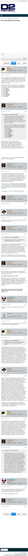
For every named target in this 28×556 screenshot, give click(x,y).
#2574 (25, 321)
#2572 (25, 269)
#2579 (25, 487)
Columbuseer (10, 104)
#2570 (25, 217)
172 (13, 63)
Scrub (8, 67)
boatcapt (9, 210)
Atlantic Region (15, 18)
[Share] (25, 72)
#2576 (25, 375)
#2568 (25, 171)
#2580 (25, 506)
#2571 (25, 234)
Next (24, 63)
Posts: (18, 70)
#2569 (25, 203)
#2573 (25, 304)
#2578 (25, 447)
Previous (6, 63)
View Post (16, 114)
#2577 (25, 418)
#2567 (25, 111)
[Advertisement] (14, 36)
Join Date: (9, 70)
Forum (4, 18)
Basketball (9, 18)
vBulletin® (20, 553)
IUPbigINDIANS (11, 297)
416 (19, 63)
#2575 (25, 337)
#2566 (25, 75)
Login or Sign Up (22, 0)
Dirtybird (9, 313)
